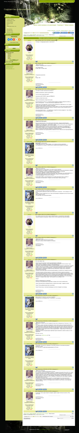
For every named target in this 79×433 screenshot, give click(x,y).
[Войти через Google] (16, 39)
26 (57, 295)
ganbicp (29, 40)
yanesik (29, 63)
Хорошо (9, 54)
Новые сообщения (51, 30)
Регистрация (68, 1)
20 (56, 141)
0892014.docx (44, 335)
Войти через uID (14, 36)
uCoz (49, 429)
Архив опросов (14, 60)
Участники (58, 30)
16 (56, 40)
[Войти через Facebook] (11, 39)
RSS (72, 30)
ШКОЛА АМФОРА (33, 34)
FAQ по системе (9, 67)
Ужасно (9, 58)
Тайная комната (26, 34)
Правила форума (64, 30)
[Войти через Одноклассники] (19, 39)
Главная (63, 1)
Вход (72, 1)
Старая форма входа (14, 42)
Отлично (9, 53)
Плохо (9, 57)
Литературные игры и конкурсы (42, 34)
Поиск (70, 30)
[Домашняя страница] (44, 87)
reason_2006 (29, 141)
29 (57, 369)
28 (57, 343)
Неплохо (9, 56)
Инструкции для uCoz (10, 68)
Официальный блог (10, 66)
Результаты (8, 60)
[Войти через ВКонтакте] (8, 39)
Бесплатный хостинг (44, 429)
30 (57, 391)
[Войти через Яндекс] (14, 39)
